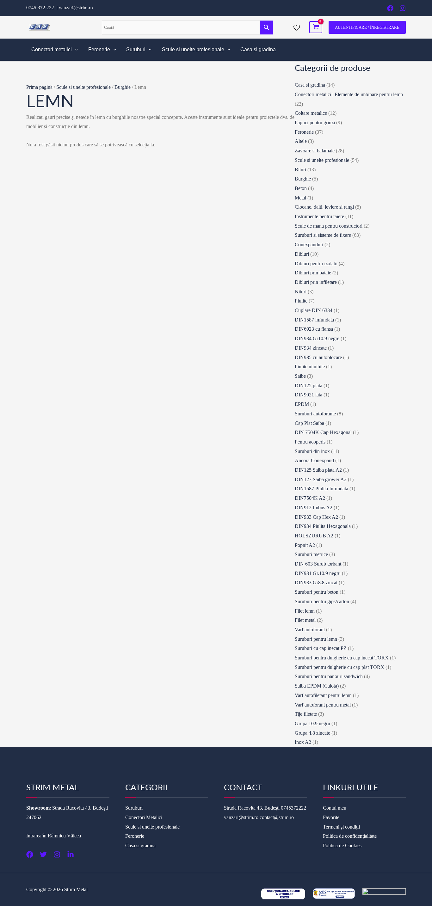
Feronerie (99, 49)
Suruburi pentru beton (316, 592)
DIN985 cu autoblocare (318, 357)
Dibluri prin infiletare (316, 282)
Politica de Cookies (342, 845)
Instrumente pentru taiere (319, 216)
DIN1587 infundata (314, 319)
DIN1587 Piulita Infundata (321, 488)
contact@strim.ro (277, 817)
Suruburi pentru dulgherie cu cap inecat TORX (342, 657)
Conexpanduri (309, 244)
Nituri (300, 291)
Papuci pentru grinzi (315, 122)
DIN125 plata (308, 385)
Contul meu (334, 808)
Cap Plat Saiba (309, 423)
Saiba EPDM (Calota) (317, 686)
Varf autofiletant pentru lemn (323, 695)
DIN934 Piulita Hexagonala (323, 526)
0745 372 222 (41, 7)
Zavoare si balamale (315, 150)
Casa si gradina (258, 49)
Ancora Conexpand (314, 460)
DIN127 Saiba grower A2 (321, 479)
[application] (75, 50)
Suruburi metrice (311, 554)
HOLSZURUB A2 (314, 535)
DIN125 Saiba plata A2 (318, 470)
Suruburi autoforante (315, 413)
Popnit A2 (305, 545)
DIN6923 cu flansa (314, 329)
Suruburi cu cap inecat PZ (321, 648)
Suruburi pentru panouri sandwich (329, 676)
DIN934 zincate (311, 348)
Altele (301, 141)
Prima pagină (39, 87)
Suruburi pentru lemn (316, 639)
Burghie (122, 87)
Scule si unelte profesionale (193, 49)
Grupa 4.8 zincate (312, 733)
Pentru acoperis (310, 441)
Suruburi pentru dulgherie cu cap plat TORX (339, 667)
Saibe (300, 376)
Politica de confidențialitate (350, 836)
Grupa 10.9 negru (312, 723)
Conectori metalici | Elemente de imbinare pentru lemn (349, 94)
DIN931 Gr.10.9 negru (318, 573)
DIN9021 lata (308, 394)
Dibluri (302, 254)
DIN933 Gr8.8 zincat (316, 582)
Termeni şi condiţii (341, 826)
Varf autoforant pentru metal (323, 704)
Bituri (300, 169)
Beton (301, 188)
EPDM (302, 404)
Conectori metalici (51, 49)
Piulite (301, 300)
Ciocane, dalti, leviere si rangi (324, 207)
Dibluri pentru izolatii (316, 263)
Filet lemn (305, 611)
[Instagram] (402, 8)
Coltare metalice (311, 113)
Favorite (331, 817)
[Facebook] (390, 8)
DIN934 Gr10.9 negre (317, 338)
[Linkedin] (70, 854)
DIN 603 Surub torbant (318, 563)
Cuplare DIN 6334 (313, 310)
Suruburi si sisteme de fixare (323, 235)
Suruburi (135, 49)
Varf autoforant (310, 629)
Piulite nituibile (310, 366)
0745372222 (293, 808)
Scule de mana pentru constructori (328, 226)
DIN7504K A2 (310, 498)
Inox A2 (303, 742)
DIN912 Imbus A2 (313, 507)
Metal (300, 197)
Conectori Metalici (143, 817)
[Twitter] (43, 854)
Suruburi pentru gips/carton (322, 601)
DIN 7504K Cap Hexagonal (323, 432)
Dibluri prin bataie (313, 272)
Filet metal (305, 620)
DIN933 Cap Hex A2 (316, 517)
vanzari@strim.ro (76, 7)
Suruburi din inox (312, 451)
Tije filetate (306, 714)
